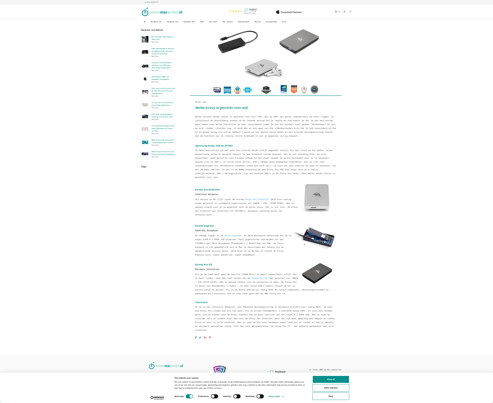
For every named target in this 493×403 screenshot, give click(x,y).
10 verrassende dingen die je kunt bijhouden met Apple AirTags (163, 128)
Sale (284, 22)
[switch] (214, 396)
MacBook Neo (189, 22)
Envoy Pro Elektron (256, 199)
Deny (331, 396)
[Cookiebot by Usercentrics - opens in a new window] (157, 398)
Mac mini (213, 22)
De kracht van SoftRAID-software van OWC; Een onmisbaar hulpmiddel (161, 65)
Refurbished (243, 22)
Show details (274, 396)
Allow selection (331, 388)
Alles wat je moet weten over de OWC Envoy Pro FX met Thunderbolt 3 (163, 91)
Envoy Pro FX (259, 278)
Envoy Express (233, 235)
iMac (202, 22)
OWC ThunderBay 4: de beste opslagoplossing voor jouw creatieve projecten (162, 51)
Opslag (257, 22)
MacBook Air (156, 22)
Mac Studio (227, 22)
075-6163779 (152, 2)
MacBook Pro (172, 22)
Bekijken (155, 42)
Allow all (331, 379)
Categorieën (271, 22)
